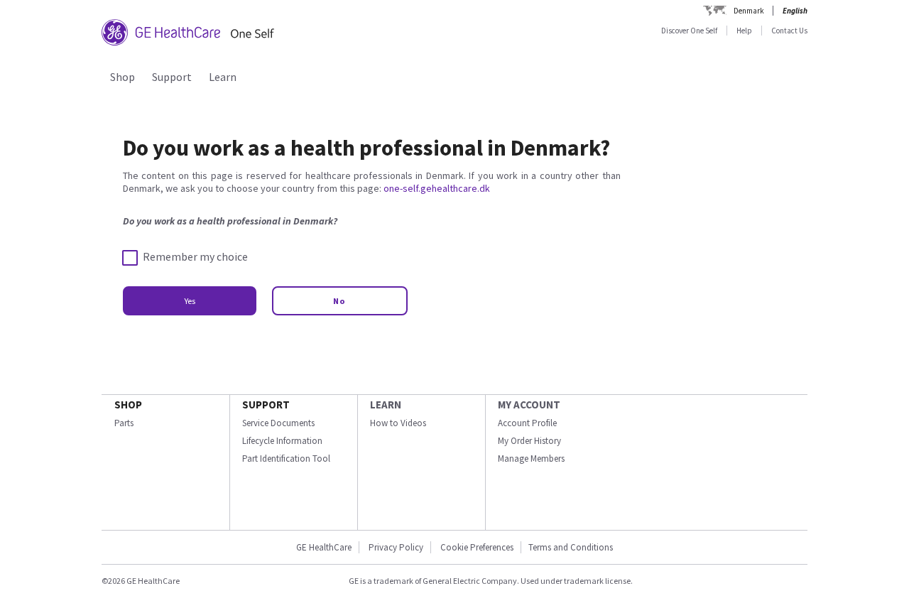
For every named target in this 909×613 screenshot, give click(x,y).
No (340, 300)
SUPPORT (266, 404)
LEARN (385, 404)
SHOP (128, 404)
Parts (124, 423)
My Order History (529, 441)
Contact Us (789, 31)
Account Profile (527, 423)
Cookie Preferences (476, 547)
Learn (222, 77)
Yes (189, 300)
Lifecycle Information (282, 441)
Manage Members (531, 458)
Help (744, 31)
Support (172, 77)
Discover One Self (689, 31)
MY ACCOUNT (529, 404)
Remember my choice (195, 257)
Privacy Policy (394, 547)
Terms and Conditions (570, 547)
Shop (122, 77)
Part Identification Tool (286, 458)
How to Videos (398, 423)
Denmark (749, 11)
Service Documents (278, 423)
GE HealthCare (324, 547)
